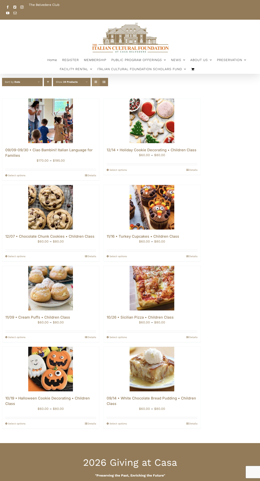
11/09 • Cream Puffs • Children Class (37, 317)
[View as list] (104, 82)
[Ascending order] (48, 82)
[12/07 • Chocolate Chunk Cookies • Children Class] (50, 207)
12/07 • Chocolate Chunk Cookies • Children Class (49, 236)
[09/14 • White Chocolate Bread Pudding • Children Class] (152, 369)
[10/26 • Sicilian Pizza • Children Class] (152, 288)
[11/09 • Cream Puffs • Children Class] (50, 288)
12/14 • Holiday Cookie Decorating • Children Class (151, 150)
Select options (16, 175)
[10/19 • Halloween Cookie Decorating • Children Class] (50, 369)
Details (92, 175)
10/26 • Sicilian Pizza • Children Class (140, 317)
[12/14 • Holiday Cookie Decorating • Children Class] (152, 121)
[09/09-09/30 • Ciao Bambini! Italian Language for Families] (50, 121)
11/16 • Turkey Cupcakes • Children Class (143, 236)
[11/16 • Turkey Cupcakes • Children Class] (152, 207)
